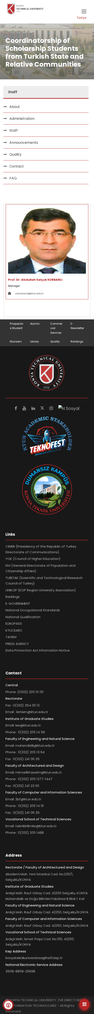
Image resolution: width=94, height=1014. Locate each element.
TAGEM (10, 637)
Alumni (35, 324)
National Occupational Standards (32, 610)
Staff (13, 130)
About (14, 106)
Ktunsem (16, 341)
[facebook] (16, 408)
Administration (22, 118)
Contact (16, 166)
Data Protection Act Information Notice (37, 650)
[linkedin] (33, 408)
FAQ (13, 178)
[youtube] (25, 408)
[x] (42, 408)
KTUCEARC (14, 630)
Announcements (23, 142)
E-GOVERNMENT (17, 603)
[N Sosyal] (68, 408)
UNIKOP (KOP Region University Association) (40, 590)
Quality (55, 341)
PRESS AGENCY (17, 643)
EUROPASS (13, 623)
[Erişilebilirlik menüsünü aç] (8, 1005)
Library (34, 341)
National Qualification (22, 617)
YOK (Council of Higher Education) (33, 558)
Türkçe (81, 18)
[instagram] (51, 408)
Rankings (77, 341)
